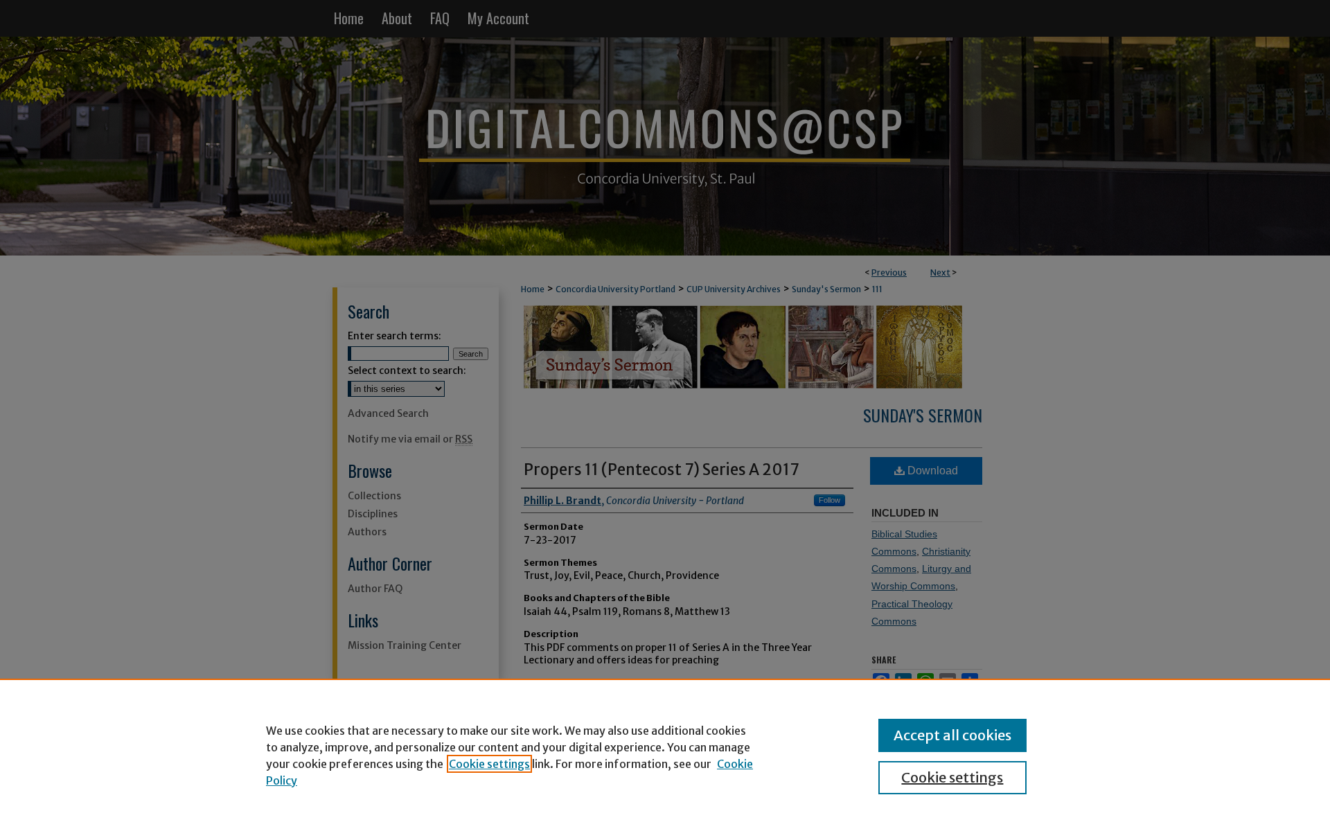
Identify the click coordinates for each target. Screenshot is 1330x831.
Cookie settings (489, 764)
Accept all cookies (952, 735)
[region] (665, 755)
